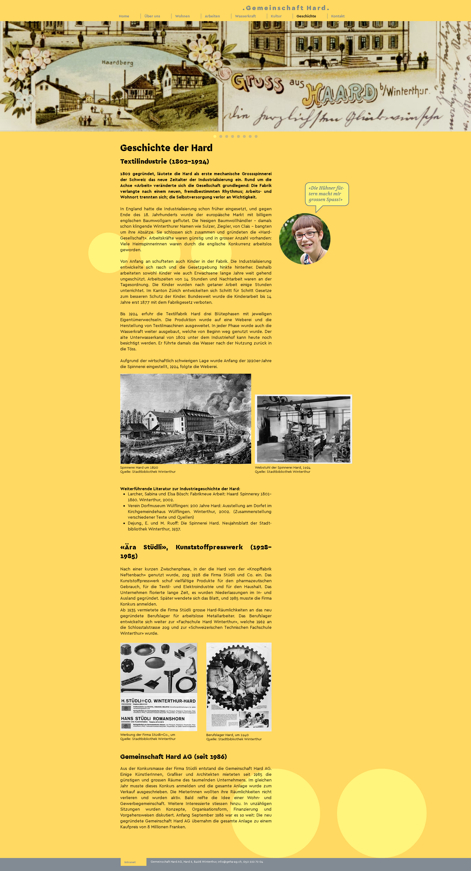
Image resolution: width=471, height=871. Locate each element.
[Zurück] (13, 76)
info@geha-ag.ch (230, 861)
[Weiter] (458, 76)
